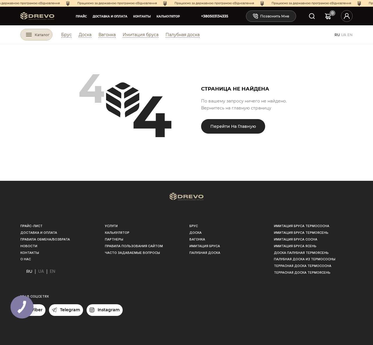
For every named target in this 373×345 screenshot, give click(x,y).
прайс (81, 16)
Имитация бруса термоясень (301, 233)
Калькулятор (168, 16)
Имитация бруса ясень (295, 246)
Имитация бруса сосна (295, 239)
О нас (25, 259)
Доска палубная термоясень (301, 253)
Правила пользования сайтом (134, 246)
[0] (328, 16)
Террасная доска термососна (302, 266)
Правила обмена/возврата (45, 239)
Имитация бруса (141, 34)
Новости (28, 246)
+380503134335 (214, 16)
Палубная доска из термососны (304, 259)
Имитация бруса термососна (301, 226)
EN (350, 35)
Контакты (142, 16)
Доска (85, 34)
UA (343, 35)
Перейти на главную (233, 126)
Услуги (111, 226)
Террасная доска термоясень (302, 272)
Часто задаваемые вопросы (132, 253)
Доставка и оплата (110, 16)
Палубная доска (183, 34)
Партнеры (114, 239)
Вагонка (107, 34)
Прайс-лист (31, 226)
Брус (66, 34)
